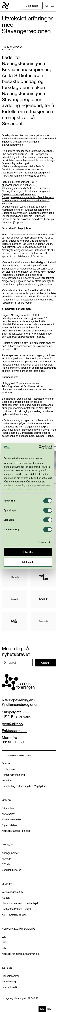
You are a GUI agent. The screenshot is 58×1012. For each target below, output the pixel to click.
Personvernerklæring (13, 774)
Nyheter (6, 858)
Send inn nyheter (11, 869)
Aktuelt (6, 897)
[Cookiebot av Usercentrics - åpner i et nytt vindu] (39, 447)
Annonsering (9, 981)
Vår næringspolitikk (12, 892)
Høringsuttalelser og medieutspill (20, 903)
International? (9, 987)
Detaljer (42, 542)
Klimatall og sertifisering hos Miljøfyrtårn (24, 786)
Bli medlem (32, 5)
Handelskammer (11, 975)
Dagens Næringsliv (12, 315)
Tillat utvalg (28, 562)
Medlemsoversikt (11, 819)
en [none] (49, 1008)
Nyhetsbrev (8, 813)
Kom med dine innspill (14, 914)
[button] (52, 5)
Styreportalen (9, 825)
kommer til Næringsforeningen (36, 333)
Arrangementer (10, 852)
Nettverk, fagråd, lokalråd (16, 830)
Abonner (45, 662)
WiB (4, 936)
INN (4, 948)
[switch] (47, 510)
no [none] (42, 1008)
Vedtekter (7, 780)
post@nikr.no (12, 724)
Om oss (6, 763)
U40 (4, 942)
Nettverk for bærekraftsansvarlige (20, 953)
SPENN (6, 864)
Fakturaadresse (14, 730)
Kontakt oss (8, 769)
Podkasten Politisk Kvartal (16, 909)
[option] (49, 1009)
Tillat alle (28, 552)
